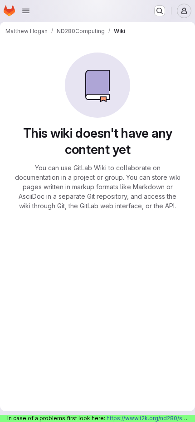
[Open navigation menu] (26, 11)
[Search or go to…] (159, 10)
